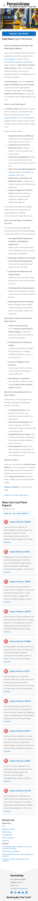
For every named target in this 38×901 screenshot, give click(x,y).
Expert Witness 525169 (20, 790)
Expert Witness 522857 (20, 761)
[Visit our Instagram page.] (15, 893)
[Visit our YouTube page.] (19, 893)
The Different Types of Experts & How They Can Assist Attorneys (17, 847)
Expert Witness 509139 (20, 701)
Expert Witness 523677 (20, 731)
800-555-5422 (14, 885)
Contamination (7, 835)
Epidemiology (6, 832)
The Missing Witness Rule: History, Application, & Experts (18, 855)
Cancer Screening (8, 838)
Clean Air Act (12, 163)
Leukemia (5, 841)
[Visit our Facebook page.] (11, 893)
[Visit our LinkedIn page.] (26, 893)
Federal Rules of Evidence (11, 851)
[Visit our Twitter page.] (22, 893)
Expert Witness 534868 (20, 641)
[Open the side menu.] (4, 5)
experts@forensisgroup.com (19, 888)
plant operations (9, 59)
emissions (21, 115)
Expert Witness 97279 (20, 671)
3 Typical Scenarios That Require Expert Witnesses (15, 860)
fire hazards (26, 172)
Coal (3, 826)
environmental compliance (13, 62)
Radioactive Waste (8, 829)
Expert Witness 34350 (20, 551)
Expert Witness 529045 (20, 522)
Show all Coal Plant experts (16, 513)
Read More (7, 542)
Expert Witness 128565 (20, 581)
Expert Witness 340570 (20, 611)
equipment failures (10, 118)
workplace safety (14, 175)
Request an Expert (19, 33)
